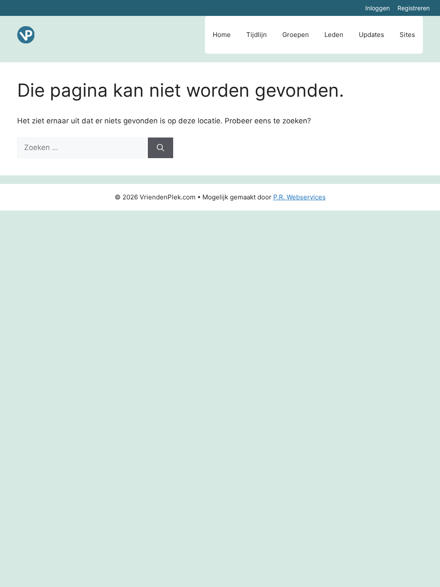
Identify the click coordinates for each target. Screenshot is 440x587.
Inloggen (377, 8)
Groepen (295, 35)
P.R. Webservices (299, 197)
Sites (407, 35)
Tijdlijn (256, 35)
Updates (371, 35)
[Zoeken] (160, 148)
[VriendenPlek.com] (25, 35)
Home (222, 35)
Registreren (413, 8)
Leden (333, 35)
